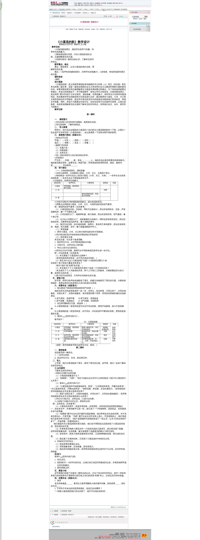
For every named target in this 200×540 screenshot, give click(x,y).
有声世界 (103, 3)
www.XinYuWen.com (120, 507)
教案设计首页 (53, 9)
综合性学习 (109, 9)
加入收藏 (98, 517)
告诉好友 (106, 517)
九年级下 (103, 9)
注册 (75, 5)
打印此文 (113, 517)
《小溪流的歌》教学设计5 (67, 514)
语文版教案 (123, 9)
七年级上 (74, 9)
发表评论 (91, 517)
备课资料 (68, 9)
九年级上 (97, 9)
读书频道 (109, 3)
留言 (82, 5)
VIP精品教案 (61, 9)
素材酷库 (97, 3)
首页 (75, 3)
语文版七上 (86, 13)
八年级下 (91, 9)
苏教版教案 (116, 9)
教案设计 (80, 3)
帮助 (91, 5)
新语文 (63, 13)
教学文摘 (115, 3)
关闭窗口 (121, 517)
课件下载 (86, 3)
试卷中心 (91, 3)
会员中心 (86, 5)
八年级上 (85, 9)
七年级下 (80, 9)
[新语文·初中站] (59, 5)
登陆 (79, 5)
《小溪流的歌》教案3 (65, 511)
